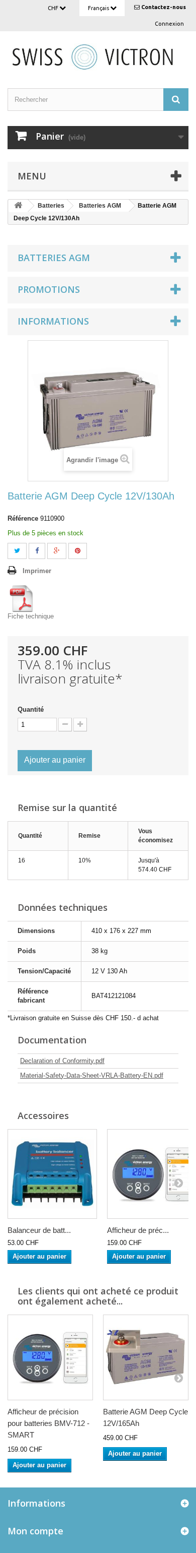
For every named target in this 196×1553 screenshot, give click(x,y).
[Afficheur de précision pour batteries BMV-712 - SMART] (50, 1357)
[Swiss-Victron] (98, 56)
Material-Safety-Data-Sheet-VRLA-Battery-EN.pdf (91, 1075)
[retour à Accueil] (18, 206)
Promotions (49, 289)
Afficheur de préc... (138, 1230)
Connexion (169, 24)
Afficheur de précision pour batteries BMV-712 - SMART (48, 1423)
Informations (53, 321)
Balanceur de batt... (39, 1230)
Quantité (31, 709)
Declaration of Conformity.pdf (62, 1061)
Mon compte (35, 1531)
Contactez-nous (163, 7)
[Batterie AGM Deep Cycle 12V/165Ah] (145, 1357)
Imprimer (37, 571)
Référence (23, 518)
